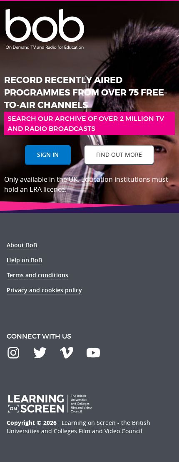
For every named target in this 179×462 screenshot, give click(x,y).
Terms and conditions (37, 275)
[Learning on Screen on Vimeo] (66, 352)
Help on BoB (24, 260)
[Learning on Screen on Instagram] (13, 352)
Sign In (48, 154)
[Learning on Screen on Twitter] (40, 352)
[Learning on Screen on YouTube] (93, 352)
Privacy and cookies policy (44, 290)
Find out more (119, 154)
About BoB (22, 245)
